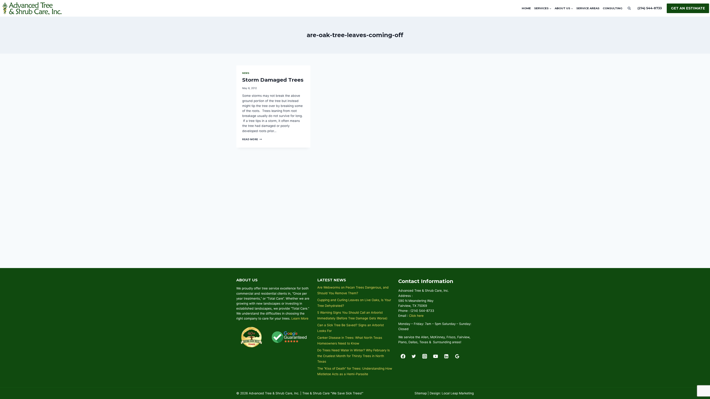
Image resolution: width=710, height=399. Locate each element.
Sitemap (421, 393)
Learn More (299, 318)
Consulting (612, 8)
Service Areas (587, 8)
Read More (252, 139)
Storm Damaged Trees (272, 80)
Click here (416, 316)
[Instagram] (424, 356)
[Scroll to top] (700, 384)
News (245, 73)
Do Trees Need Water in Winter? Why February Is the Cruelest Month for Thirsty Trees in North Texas (353, 355)
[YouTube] (435, 356)
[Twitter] (414, 356)
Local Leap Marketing (458, 393)
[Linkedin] (446, 356)
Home (526, 8)
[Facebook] (403, 356)
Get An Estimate (688, 8)
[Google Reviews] (457, 356)
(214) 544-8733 (650, 8)
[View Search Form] (629, 8)
